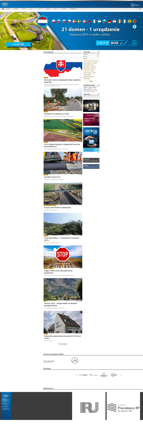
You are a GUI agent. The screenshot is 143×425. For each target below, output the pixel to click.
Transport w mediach (47, 205)
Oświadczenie (93, 66)
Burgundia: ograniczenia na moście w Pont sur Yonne (62, 337)
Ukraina (89, 90)
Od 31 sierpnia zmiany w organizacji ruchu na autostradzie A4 (62, 145)
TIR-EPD (93, 91)
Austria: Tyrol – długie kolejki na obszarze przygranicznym (60, 304)
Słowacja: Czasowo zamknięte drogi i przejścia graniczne (62, 81)
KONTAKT (64, 8)
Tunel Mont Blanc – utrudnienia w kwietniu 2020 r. (61, 239)
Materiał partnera (87, 64)
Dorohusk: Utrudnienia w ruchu (56, 114)
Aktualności (16, 8)
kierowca (95, 89)
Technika (91, 70)
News (45, 301)
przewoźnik (86, 90)
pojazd (96, 90)
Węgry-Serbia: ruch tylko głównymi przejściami (58, 272)
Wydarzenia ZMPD (87, 74)
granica (89, 89)
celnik (85, 91)
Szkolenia (48, 8)
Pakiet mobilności (87, 68)
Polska (94, 87)
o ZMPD (7, 8)
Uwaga (94, 72)
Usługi (55, 8)
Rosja (85, 89)
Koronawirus (51, 268)
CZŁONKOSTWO (73, 8)
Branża (23, 8)
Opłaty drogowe (86, 66)
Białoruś (93, 90)
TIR (31, 8)
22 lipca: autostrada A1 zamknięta (57, 207)
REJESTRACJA (139, 0)
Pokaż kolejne (63, 344)
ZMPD (85, 87)
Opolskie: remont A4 (52, 177)
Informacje (46, 77)
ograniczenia (88, 91)
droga (90, 87)
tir (87, 87)
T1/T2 (85, 70)
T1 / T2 (39, 8)
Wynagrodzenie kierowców (88, 76)
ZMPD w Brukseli (87, 78)
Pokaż (91, 81)
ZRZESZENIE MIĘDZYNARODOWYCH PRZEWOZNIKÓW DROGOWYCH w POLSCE (12, 0)
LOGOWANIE (134, 0)
